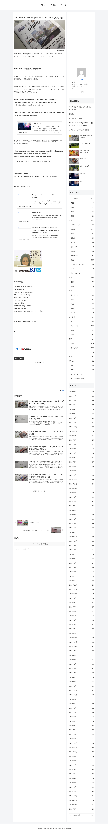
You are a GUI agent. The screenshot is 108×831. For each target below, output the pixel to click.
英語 (22, 358)
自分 (81, 79)
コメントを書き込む (39, 544)
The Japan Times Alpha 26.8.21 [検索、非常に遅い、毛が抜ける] (81, 124)
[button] (92, 815)
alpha (17, 358)
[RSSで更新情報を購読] (82, 92)
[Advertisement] (39, 375)
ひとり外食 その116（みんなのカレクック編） (81, 108)
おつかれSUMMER (75, 118)
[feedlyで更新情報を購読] (80, 92)
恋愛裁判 (72, 114)
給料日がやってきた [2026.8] (79, 130)
